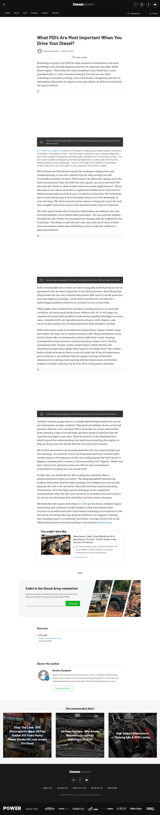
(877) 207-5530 (45, 641)
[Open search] (135, 4)
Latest (7, 13)
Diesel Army (104, 522)
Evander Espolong (80, 557)
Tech (25, 13)
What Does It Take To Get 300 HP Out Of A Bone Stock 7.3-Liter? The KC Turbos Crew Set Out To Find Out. (94, 539)
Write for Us (97, 787)
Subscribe (72, 603)
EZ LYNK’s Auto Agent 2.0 (49, 150)
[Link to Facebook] (148, 4)
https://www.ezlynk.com (49, 638)
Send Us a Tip (79, 787)
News (16, 13)
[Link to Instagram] (142, 4)
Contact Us (62, 787)
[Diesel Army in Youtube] (86, 780)
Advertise (112, 787)
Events (45, 13)
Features (55, 13)
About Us (47, 787)
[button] (80, 57)
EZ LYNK (82, 503)
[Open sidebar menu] (4, 4)
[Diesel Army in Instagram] (73, 780)
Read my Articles (62, 688)
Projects (34, 13)
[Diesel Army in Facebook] (80, 780)
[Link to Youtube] (155, 4)
